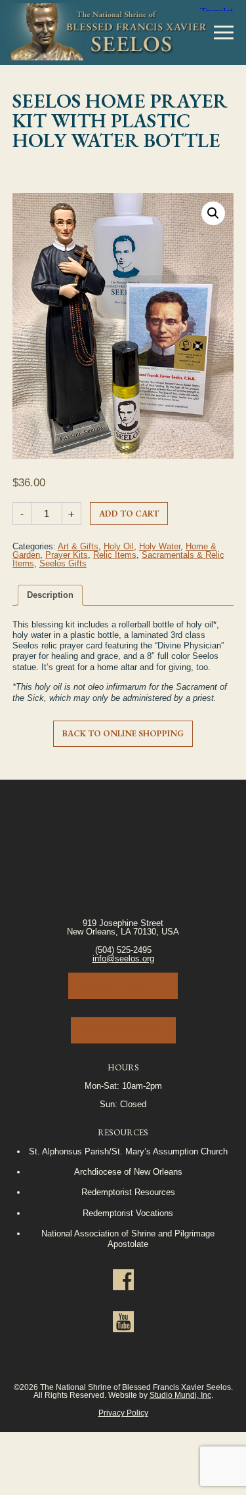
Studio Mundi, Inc (180, 1395)
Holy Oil (119, 546)
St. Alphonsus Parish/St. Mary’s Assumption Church (128, 1151)
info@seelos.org (123, 958)
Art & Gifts (78, 546)
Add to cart (129, 513)
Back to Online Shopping (123, 733)
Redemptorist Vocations (128, 1213)
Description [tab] (50, 595)
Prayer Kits (66, 555)
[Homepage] (103, 32)
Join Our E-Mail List (123, 985)
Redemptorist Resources (128, 1192)
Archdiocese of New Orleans (128, 1172)
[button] (213, 213)
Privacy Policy (123, 1412)
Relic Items (114, 555)
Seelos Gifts (63, 563)
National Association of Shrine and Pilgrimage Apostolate (128, 1239)
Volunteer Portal (123, 1030)
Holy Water (159, 546)
